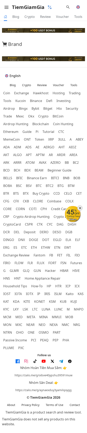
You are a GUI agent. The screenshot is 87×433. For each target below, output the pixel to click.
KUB (63, 301)
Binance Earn (37, 178)
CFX (16, 201)
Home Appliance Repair (42, 278)
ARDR (61, 155)
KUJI (73, 301)
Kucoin (20, 101)
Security (72, 108)
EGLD (57, 240)
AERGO (49, 147)
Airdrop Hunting (15, 124)
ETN (57, 247)
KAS (81, 294)
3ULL (62, 139)
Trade (7, 116)
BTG (60, 185)
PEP (55, 340)
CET (79, 193)
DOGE (33, 240)
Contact (75, 405)
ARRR (17, 162)
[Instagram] (26, 361)
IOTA (18, 294)
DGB (68, 232)
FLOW (19, 263)
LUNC (58, 309)
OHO (20, 332)
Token (39, 139)
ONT (27, 139)
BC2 (76, 162)
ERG (6, 247)
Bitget (47, 108)
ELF (77, 240)
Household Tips (15, 286)
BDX (27, 170)
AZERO (55, 162)
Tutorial (48, 131)
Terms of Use (54, 405)
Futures (76, 263)
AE (37, 147)
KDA (16, 301)
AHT (61, 147)
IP (38, 294)
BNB (66, 178)
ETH (34, 247)
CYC (50, 224)
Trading (75, 93)
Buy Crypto (41, 193)
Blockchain (40, 124)
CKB (26, 201)
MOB (69, 317)
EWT (67, 247)
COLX (69, 201)
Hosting (59, 93)
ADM (17, 147)
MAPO (79, 309)
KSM (52, 301)
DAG (60, 224)
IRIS (47, 294)
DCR (6, 232)
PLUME (8, 348)
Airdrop (9, 108)
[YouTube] (44, 361)
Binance (36, 101)
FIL (68, 255)
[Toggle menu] (6, 7)
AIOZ (72, 147)
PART (56, 332)
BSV (29, 185)
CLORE (38, 201)
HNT (17, 278)
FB (51, 255)
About (11, 405)
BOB (76, 178)
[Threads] (70, 361)
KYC (6, 309)
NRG (76, 324)
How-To (37, 286)
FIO (77, 255)
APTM (40, 155)
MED (19, 317)
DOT (45, 240)
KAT (6, 301)
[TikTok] (35, 361)
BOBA (7, 185)
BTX (26, 193)
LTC (35, 309)
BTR (6, 193)
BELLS (7, 178)
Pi (37, 131)
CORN (20, 209)
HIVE (76, 270)
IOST (7, 294)
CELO (68, 193)
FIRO (7, 263)
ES (15, 247)
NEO (42, 324)
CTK (40, 224)
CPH (43, 209)
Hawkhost (41, 93)
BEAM (39, 170)
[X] (52, 361)
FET (59, 255)
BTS (16, 193)
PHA (66, 340)
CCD (56, 193)
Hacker (50, 270)
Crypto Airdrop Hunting (31, 216)
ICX (77, 286)
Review (45, 17)
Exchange (21, 93)
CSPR (29, 224)
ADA (6, 147)
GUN (37, 270)
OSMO (44, 332)
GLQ (26, 270)
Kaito (70, 294)
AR (51, 155)
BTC (39, 185)
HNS (6, 278)
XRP (51, 139)
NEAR (30, 324)
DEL (17, 232)
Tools (78, 17)
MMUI (56, 317)
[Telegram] (61, 361)
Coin (6, 93)
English (15, 76)
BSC (19, 185)
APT (29, 155)
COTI (32, 209)
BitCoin (58, 116)
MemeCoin (11, 139)
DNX (21, 240)
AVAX (42, 162)
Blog (15, 17)
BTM (71, 185)
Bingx (23, 108)
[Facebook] (18, 361)
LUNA (46, 309)
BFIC (19, 178)
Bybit (35, 108)
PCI (33, 340)
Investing (63, 101)
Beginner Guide (59, 170)
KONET (39, 301)
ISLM (58, 294)
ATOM (30, 162)
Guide (27, 131)
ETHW (45, 247)
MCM (7, 317)
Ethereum (10, 131)
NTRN (7, 332)
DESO (57, 232)
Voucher (62, 17)
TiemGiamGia (28, 7)
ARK (6, 162)
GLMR (14, 270)
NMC (65, 324)
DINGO (8, 240)
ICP (68, 286)
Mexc (20, 116)
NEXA (54, 324)
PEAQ (44, 340)
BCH (17, 170)
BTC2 (49, 185)
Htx (59, 108)
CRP (6, 216)
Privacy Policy (30, 405)
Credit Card (59, 209)
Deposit (30, 232)
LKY (16, 309)
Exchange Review (16, 255)
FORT (52, 263)
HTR (58, 286)
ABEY (79, 139)
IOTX (29, 294)
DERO (44, 232)
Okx (31, 116)
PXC (21, 348)
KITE (26, 301)
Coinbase (54, 201)
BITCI (55, 178)
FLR (30, 263)
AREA (73, 155)
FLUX (40, 263)
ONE (31, 332)
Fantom (39, 255)
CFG (6, 201)
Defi (49, 101)
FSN (63, 263)
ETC (24, 247)
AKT (6, 155)
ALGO (17, 155)
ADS (28, 147)
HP (49, 286)
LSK (25, 309)
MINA (43, 317)
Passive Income (15, 340)
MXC (18, 324)
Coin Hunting (63, 124)
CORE (7, 209)
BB (67, 162)
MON (7, 324)
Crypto (29, 17)
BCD (6, 170)
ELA (68, 240)
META (31, 317)
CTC (61, 131)
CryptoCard (12, 224)
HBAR (64, 270)
